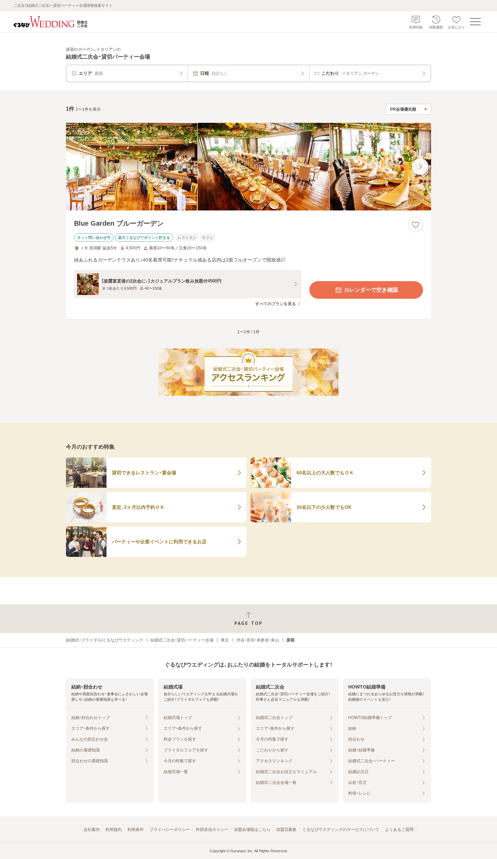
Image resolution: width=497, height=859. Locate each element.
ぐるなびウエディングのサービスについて (340, 829)
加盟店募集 (286, 829)
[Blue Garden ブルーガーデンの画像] (248, 166)
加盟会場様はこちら (252, 829)
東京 (225, 640)
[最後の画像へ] (420, 166)
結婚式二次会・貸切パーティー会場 (181, 640)
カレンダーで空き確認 (371, 290)
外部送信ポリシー (212, 829)
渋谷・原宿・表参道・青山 (257, 640)
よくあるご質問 (399, 829)
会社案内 (92, 829)
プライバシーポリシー (169, 829)
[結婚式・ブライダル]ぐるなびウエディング (104, 640)
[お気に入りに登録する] (415, 224)
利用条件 (135, 829)
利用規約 (113, 829)
